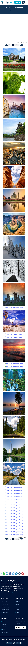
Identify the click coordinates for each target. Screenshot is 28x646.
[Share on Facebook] (10, 573)
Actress (18, 604)
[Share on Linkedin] (16, 573)
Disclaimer (5, 612)
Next (17, 45)
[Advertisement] (14, 28)
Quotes (18, 612)
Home (6, 11)
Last (21, 45)
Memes (18, 609)
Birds (3, 629)
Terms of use (5, 607)
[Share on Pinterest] (22, 573)
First (6, 45)
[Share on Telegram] (7, 573)
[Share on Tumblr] (19, 573)
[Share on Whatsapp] (4, 573)
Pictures (17, 2)
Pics (11, 11)
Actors (18, 601)
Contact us (5, 604)
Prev (10, 45)
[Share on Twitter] (13, 573)
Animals (4, 626)
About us (4, 601)
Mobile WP (5, 632)
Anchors (18, 607)
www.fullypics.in (12, 593)
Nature (4, 624)
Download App (21, 627)
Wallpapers (16, 11)
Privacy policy (5, 609)
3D (3, 621)
